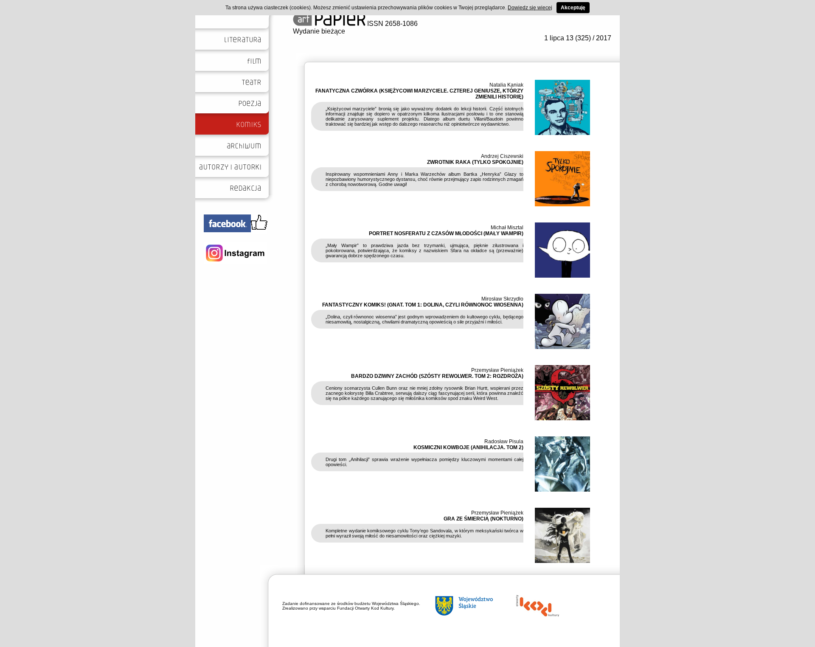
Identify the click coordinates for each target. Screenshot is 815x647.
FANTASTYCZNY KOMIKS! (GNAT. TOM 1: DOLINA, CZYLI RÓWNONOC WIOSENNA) (422, 305)
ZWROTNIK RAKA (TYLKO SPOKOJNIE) (475, 162)
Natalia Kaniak (506, 85)
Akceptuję (573, 8)
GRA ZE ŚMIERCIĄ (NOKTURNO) (483, 519)
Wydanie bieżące (319, 31)
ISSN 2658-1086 (391, 23)
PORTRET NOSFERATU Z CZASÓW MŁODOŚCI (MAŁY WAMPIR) (446, 233)
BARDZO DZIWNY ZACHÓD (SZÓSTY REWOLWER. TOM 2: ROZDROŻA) (437, 376)
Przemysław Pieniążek (497, 370)
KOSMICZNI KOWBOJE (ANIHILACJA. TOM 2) (468, 447)
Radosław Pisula (503, 441)
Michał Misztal (507, 228)
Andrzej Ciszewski (502, 156)
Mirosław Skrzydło (502, 299)
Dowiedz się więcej (530, 8)
